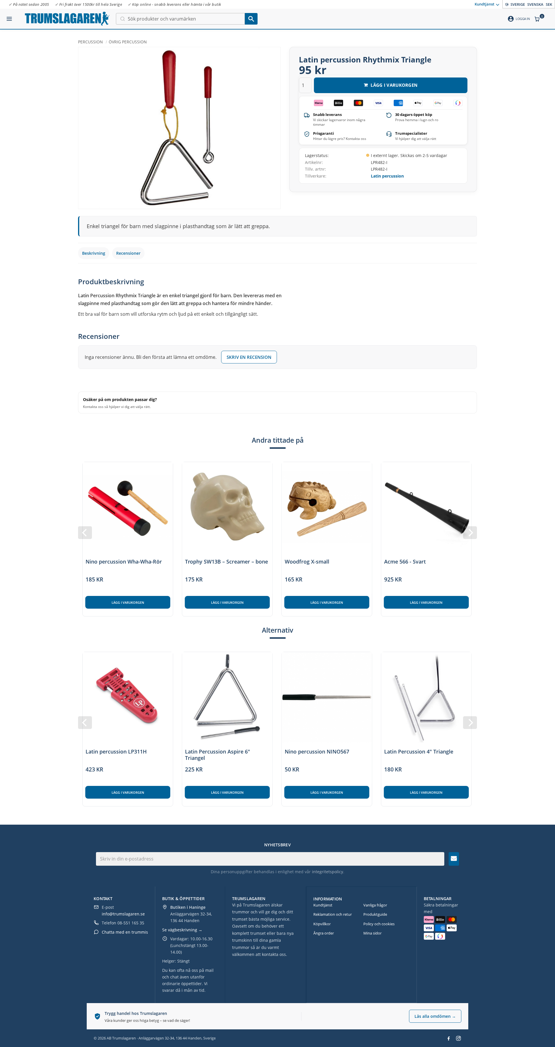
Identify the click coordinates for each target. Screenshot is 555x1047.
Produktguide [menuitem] (375, 914)
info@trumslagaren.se (123, 914)
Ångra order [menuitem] (323, 933)
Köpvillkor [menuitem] (322, 923)
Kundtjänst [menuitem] (484, 3)
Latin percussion (387, 176)
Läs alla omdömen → (435, 1016)
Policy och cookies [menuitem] (379, 923)
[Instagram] (458, 1038)
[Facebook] (449, 1038)
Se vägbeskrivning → (182, 929)
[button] (9, 16)
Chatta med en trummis (125, 932)
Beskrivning (93, 253)
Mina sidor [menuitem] (372, 933)
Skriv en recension (249, 357)
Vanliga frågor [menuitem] (375, 905)
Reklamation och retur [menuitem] (332, 914)
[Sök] (251, 19)
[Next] (470, 532)
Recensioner (128, 253)
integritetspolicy (327, 871)
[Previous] (85, 532)
